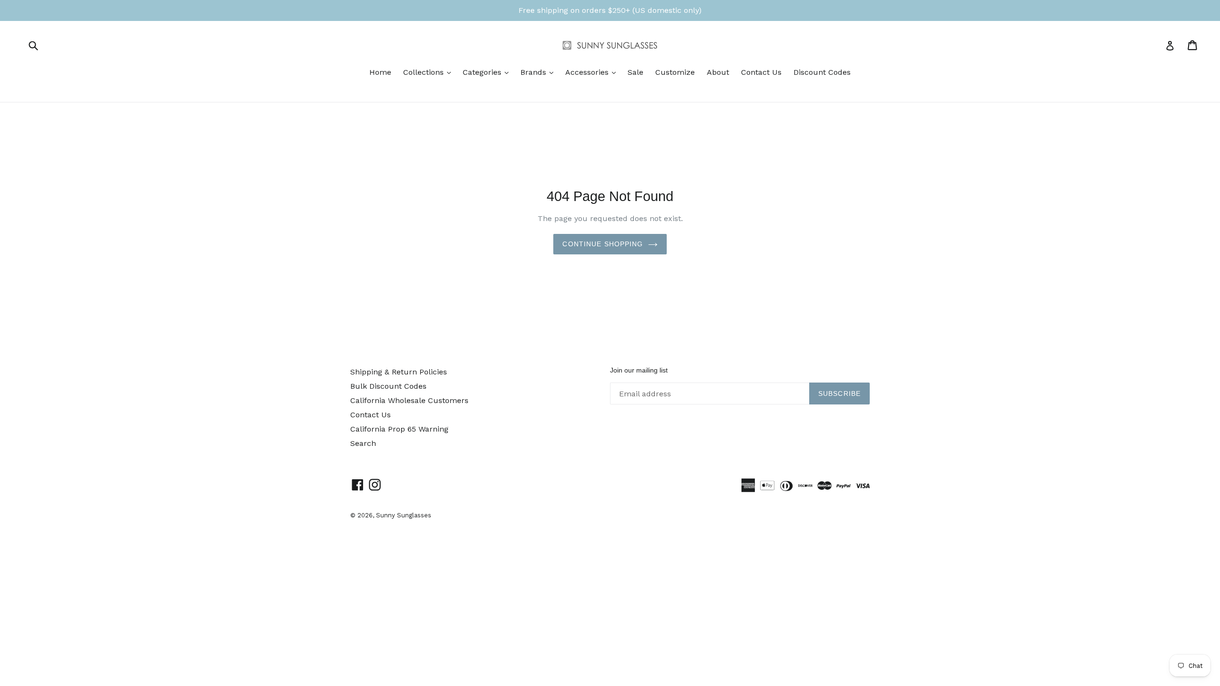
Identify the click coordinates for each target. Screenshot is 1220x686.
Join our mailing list (639, 370)
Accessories (592, 72)
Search (363, 443)
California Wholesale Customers (409, 400)
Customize (675, 72)
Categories (488, 72)
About (718, 72)
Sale (635, 72)
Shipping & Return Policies (398, 371)
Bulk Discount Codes (388, 386)
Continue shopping (602, 244)
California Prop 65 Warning (399, 429)
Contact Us (761, 72)
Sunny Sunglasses (403, 515)
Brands (539, 72)
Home (380, 72)
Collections (429, 72)
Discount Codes (822, 72)
